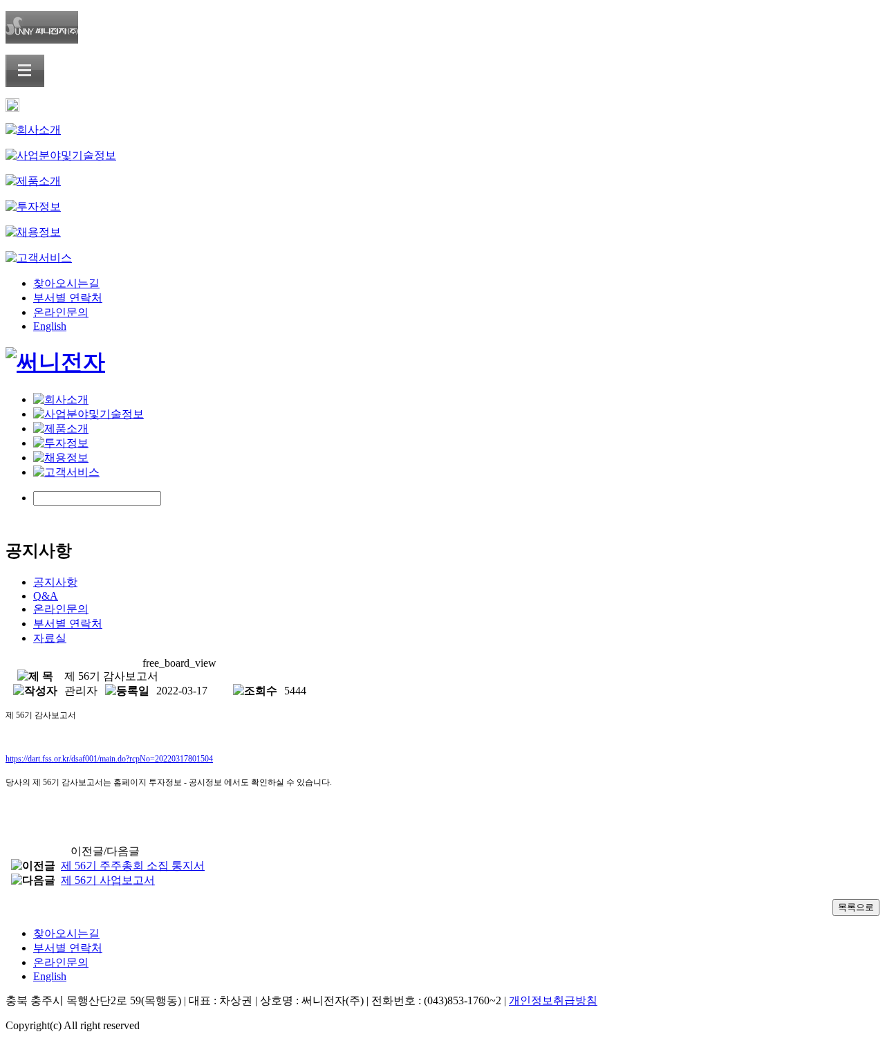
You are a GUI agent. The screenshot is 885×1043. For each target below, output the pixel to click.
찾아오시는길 (66, 283)
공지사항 (55, 582)
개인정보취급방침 (553, 1000)
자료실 (49, 638)
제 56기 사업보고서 (108, 880)
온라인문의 (60, 312)
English (49, 326)
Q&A (45, 596)
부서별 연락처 (67, 298)
